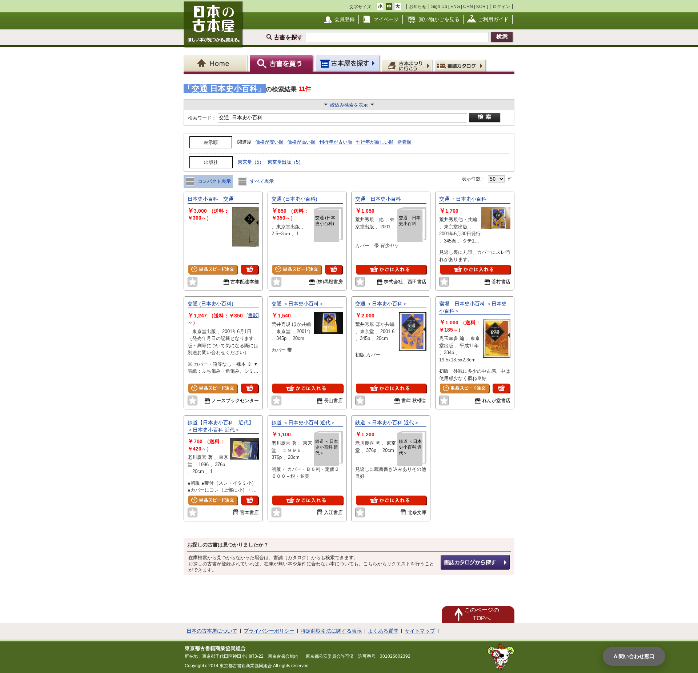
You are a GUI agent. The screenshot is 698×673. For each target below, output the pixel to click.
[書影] (252, 315)
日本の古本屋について (211, 631)
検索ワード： (201, 118)
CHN (468, 6)
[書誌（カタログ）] (461, 65)
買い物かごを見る (439, 19)
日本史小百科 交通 (210, 199)
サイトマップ (420, 631)
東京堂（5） (251, 162)
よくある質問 (383, 631)
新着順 (404, 142)
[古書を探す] (282, 63)
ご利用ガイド (493, 19)
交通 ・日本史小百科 (462, 199)
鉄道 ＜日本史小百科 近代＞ (304, 422)
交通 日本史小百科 (378, 199)
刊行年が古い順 (335, 142)
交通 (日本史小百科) (294, 199)
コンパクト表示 (213, 181)
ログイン (501, 6)
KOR (481, 6)
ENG (455, 6)
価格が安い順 (269, 142)
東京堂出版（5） (285, 162)
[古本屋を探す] (348, 63)
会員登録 (344, 19)
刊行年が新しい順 (375, 142)
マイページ (386, 19)
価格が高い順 (301, 142)
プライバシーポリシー (269, 631)
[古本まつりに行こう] (407, 65)
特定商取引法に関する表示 (331, 631)
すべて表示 (261, 181)
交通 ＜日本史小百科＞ (298, 304)
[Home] (216, 63)
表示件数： (473, 178)
